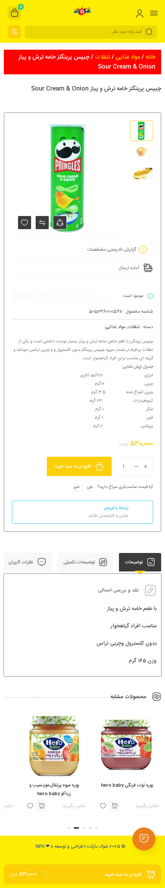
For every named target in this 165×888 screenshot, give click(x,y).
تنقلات (102, 57)
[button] (96, 828)
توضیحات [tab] (134, 562)
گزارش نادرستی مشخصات (111, 249)
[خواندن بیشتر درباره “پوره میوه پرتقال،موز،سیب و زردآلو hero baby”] (73, 806)
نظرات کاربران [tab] (21, 562)
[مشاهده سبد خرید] (14, 13)
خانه (150, 57)
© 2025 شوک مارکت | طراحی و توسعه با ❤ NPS (80, 846)
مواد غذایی (128, 57)
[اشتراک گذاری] (60, 223)
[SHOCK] (83, 12)
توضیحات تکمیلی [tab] (79, 562)
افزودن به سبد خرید (72, 466)
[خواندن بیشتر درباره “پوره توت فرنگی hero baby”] (146, 806)
